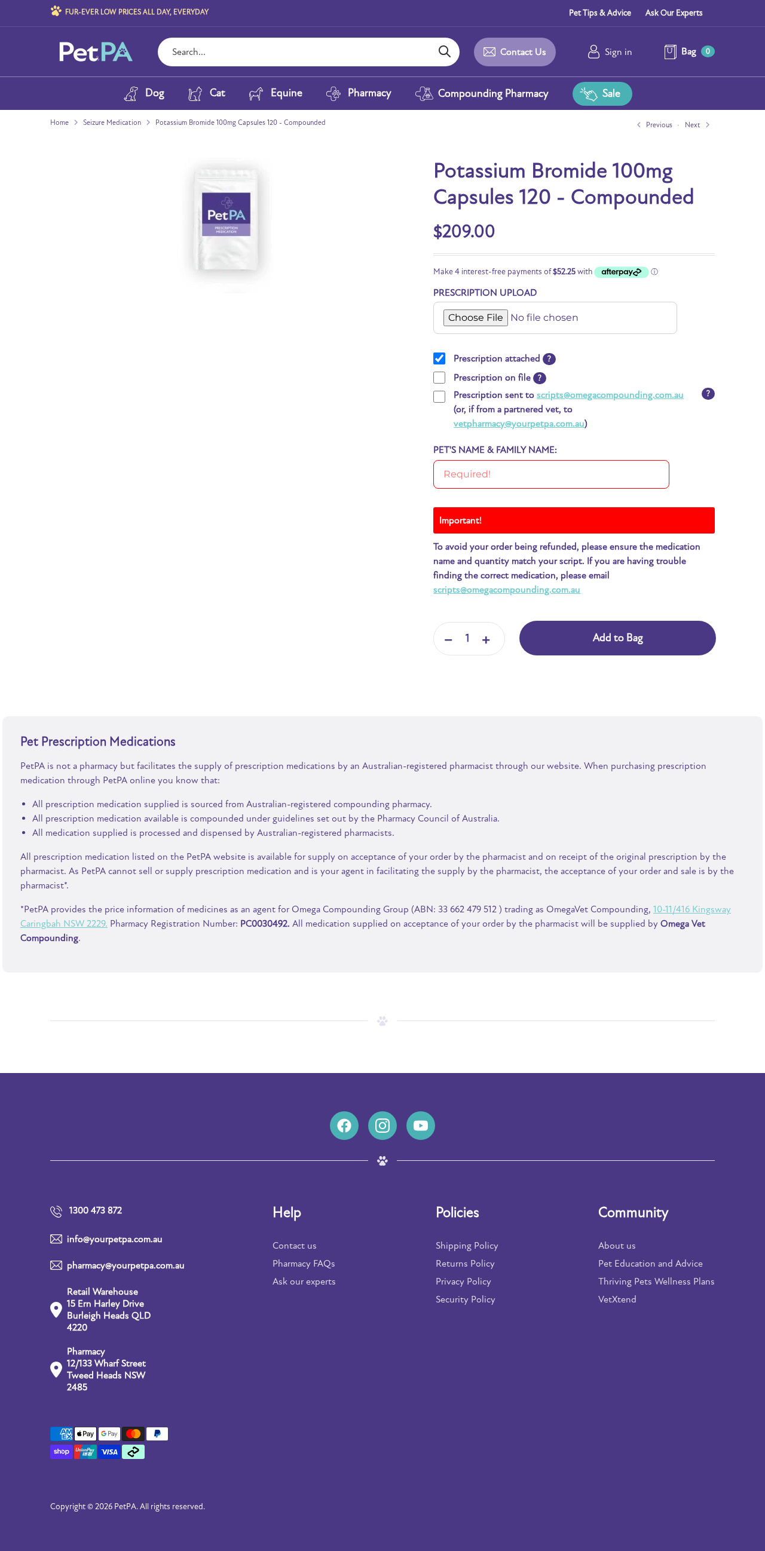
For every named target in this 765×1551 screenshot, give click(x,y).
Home (59, 122)
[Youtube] (421, 1125)
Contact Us (523, 52)
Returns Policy (465, 1264)
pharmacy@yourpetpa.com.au (112, 1265)
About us (617, 1246)
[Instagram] (382, 1125)
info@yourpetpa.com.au (115, 1239)
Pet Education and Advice (650, 1264)
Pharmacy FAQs (304, 1264)
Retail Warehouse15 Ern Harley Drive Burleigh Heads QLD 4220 (109, 1310)
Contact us (295, 1246)
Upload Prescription (474, 306)
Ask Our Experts (674, 13)
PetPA (125, 1506)
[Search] (444, 52)
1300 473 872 (95, 1210)
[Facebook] (344, 1125)
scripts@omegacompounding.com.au (610, 395)
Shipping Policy (467, 1246)
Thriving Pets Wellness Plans (656, 1282)
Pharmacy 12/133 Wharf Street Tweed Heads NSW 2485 (106, 1369)
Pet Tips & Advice (600, 13)
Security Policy (465, 1299)
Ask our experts (304, 1282)
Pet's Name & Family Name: (495, 450)
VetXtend (617, 1299)
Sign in (618, 52)
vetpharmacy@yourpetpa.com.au (519, 424)
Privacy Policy (463, 1282)
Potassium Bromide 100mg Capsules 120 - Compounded (240, 122)
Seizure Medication (112, 122)
